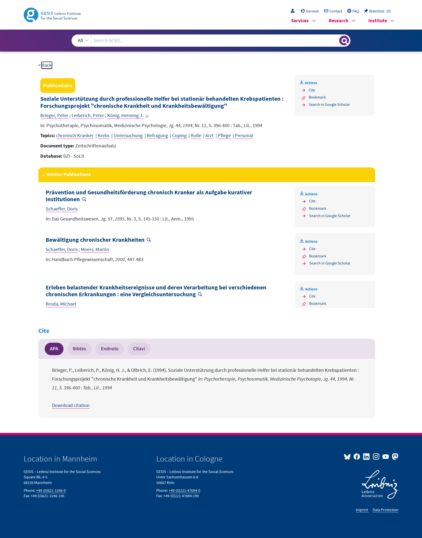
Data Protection (385, 509)
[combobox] (211, 41)
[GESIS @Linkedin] (366, 456)
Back (47, 65)
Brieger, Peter (54, 115)
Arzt (209, 135)
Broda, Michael (61, 304)
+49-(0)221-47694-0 (184, 490)
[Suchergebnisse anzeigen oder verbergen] (344, 40)
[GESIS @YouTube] (386, 456)
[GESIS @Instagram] (376, 456)
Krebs (103, 135)
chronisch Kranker (75, 135)
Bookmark (317, 97)
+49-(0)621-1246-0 (51, 490)
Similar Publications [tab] (69, 174)
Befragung (157, 135)
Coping (179, 135)
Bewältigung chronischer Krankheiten (95, 240)
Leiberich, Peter (88, 115)
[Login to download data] (294, 11)
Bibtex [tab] (79, 348)
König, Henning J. (125, 115)
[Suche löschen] (335, 40)
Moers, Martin (95, 249)
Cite (312, 90)
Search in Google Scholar (329, 104)
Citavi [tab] (139, 348)
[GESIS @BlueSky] (348, 456)
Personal (244, 135)
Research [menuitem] (338, 21)
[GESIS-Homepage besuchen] (53, 14)
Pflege (224, 135)
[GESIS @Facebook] (357, 456)
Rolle (196, 135)
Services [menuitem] (300, 21)
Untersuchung (128, 135)
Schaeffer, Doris (62, 209)
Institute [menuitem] (377, 21)
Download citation (71, 405)
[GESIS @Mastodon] (394, 456)
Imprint (362, 509)
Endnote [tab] (109, 348)
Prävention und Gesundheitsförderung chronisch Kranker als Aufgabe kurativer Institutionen (149, 196)
